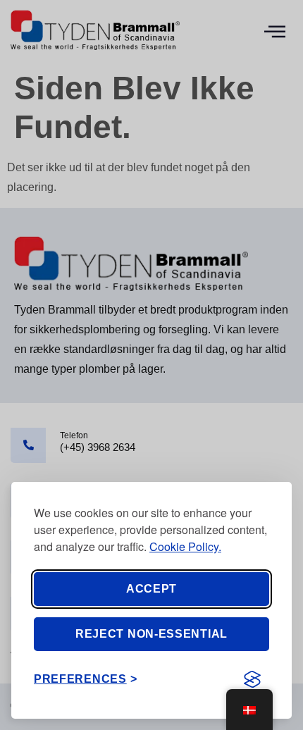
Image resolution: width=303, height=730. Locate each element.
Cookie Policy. (185, 546)
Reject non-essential (151, 634)
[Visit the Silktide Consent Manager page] (252, 679)
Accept (151, 589)
